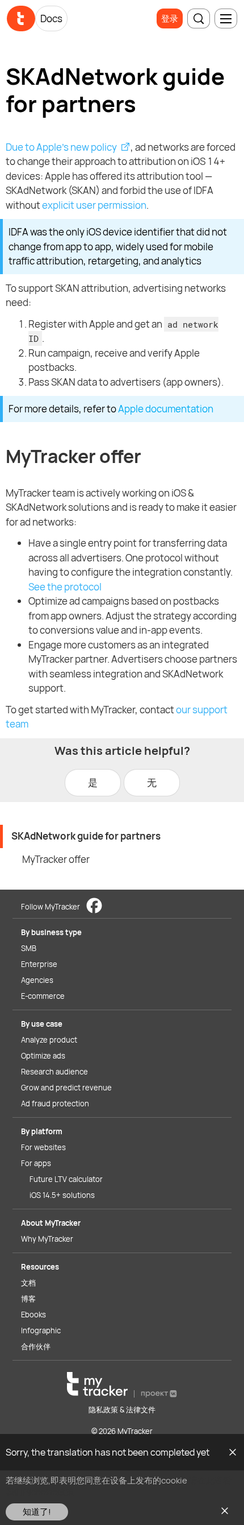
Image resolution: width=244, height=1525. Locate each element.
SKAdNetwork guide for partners (86, 835)
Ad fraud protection (55, 1103)
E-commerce (43, 996)
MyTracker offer (56, 859)
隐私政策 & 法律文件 (122, 1409)
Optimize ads (43, 1056)
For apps (36, 1163)
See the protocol (65, 586)
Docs (51, 18)
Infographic (41, 1330)
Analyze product (49, 1040)
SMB (28, 948)
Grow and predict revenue (66, 1087)
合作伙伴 (36, 1346)
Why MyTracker (47, 1239)
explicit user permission (94, 205)
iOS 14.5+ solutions (62, 1195)
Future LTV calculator (66, 1179)
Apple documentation (165, 408)
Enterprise (39, 964)
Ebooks (33, 1314)
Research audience (54, 1072)
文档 (28, 1283)
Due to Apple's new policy (61, 147)
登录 (169, 18)
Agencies (37, 980)
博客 (28, 1298)
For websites (43, 1147)
